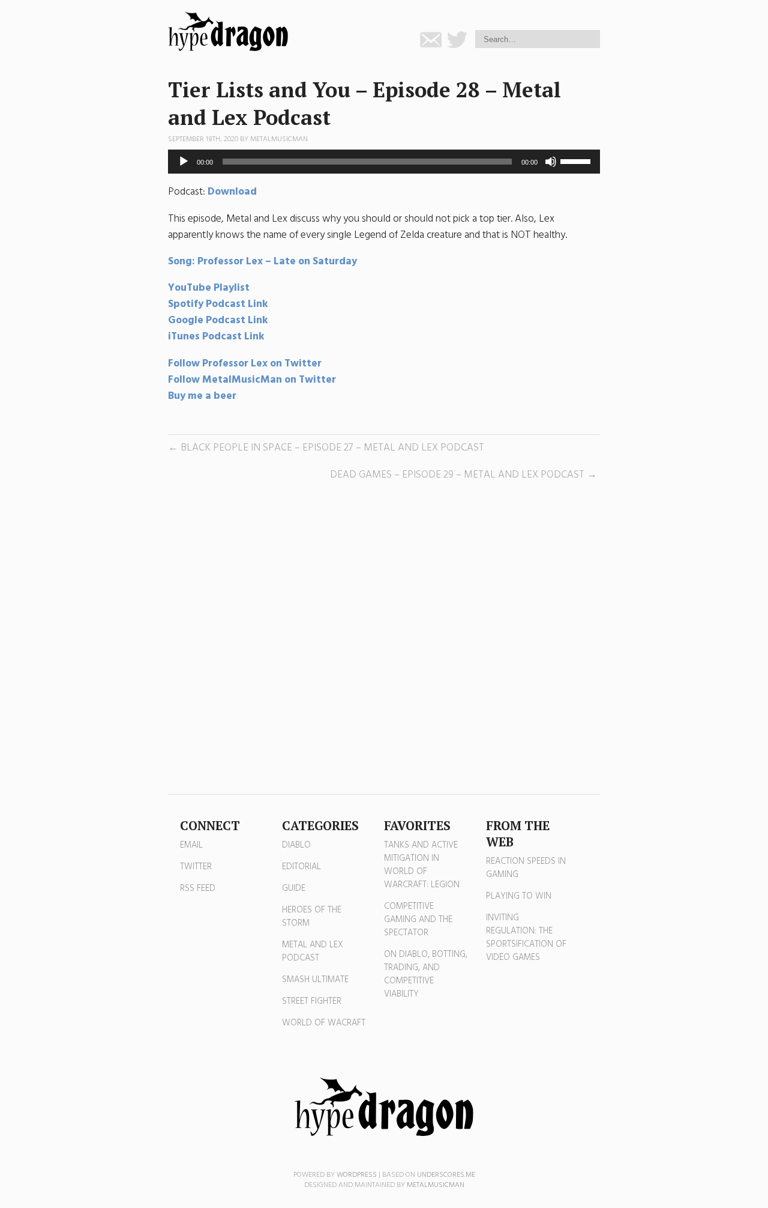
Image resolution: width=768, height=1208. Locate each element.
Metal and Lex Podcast (312, 951)
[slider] (577, 160)
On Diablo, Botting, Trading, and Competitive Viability (425, 974)
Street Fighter (311, 1001)
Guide (293, 888)
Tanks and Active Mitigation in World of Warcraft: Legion (422, 865)
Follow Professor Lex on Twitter (246, 364)
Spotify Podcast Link (218, 304)
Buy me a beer (202, 396)
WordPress (357, 1175)
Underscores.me (446, 1175)
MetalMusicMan (279, 139)
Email (191, 845)
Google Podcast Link (218, 320)
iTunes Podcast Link (216, 337)
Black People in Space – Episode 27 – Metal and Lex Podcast (332, 448)
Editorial (301, 867)
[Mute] (551, 162)
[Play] (184, 162)
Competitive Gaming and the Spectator (418, 919)
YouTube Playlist (209, 288)
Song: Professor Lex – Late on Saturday (262, 261)
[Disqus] (384, 638)
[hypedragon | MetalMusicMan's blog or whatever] (384, 1107)
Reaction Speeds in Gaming (526, 868)
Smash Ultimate (315, 980)
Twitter (196, 867)
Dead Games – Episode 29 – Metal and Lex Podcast (457, 475)
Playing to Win (518, 896)
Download (232, 192)
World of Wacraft (323, 1023)
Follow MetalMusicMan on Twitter (252, 380)
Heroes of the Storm (311, 916)
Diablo (296, 845)
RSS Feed (197, 888)
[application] (384, 162)
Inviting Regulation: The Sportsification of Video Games (526, 938)
